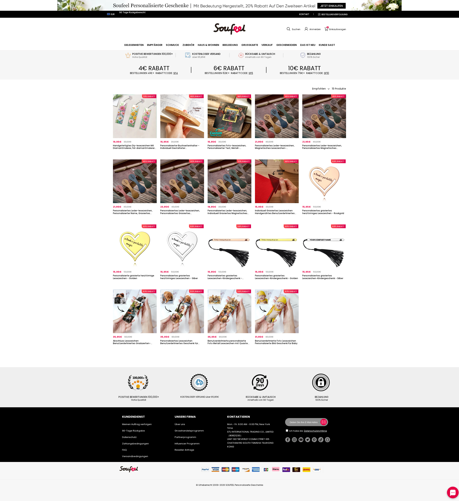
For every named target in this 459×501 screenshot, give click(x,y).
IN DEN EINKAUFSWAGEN (135, 154)
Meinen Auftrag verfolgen (137, 424)
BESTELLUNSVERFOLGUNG (334, 14)
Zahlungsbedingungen (135, 443)
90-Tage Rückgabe (133, 430)
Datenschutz (129, 437)
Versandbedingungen (135, 456)
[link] (134, 45)
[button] (293, 29)
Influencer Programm (187, 443)
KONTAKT (304, 14)
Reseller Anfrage (184, 450)
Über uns (180, 424)
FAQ (124, 450)
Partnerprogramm (185, 437)
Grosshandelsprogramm (189, 430)
